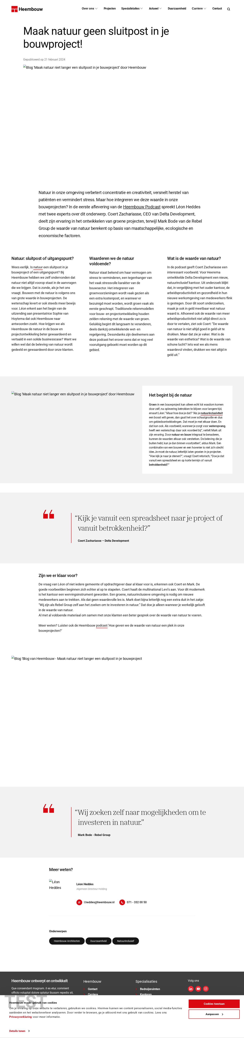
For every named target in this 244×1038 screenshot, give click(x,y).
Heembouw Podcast (141, 206)
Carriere (93, 994)
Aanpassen (212, 1014)
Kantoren (145, 994)
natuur (38, 267)
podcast (102, 625)
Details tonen (17, 1031)
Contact (92, 989)
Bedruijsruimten (150, 989)
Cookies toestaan (214, 1003)
